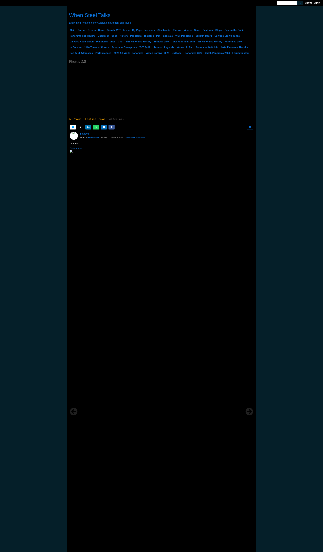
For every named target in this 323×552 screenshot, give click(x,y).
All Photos (75, 119)
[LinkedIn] (88, 127)
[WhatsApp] (96, 127)
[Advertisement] (161, 91)
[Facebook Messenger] (73, 127)
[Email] (104, 127)
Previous (74, 411)
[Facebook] (112, 127)
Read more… (77, 148)
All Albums (115, 119)
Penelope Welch (94, 137)
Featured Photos (95, 119)
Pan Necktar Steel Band (135, 137)
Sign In (317, 2)
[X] (81, 127)
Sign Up (308, 2)
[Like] (250, 127)
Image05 (84, 133)
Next (249, 411)
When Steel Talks (90, 15)
